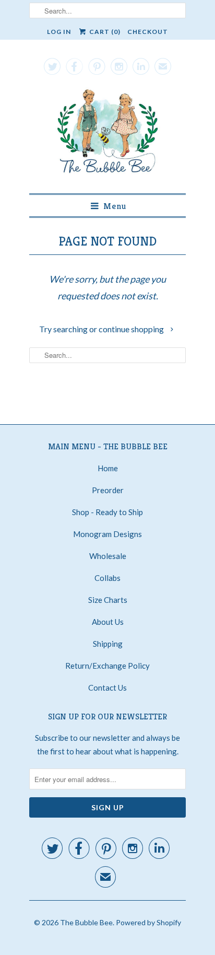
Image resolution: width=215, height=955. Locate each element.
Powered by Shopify (148, 922)
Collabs (107, 578)
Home (108, 468)
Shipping (108, 643)
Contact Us (107, 687)
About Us (108, 621)
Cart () (104, 32)
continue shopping (132, 329)
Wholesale (107, 556)
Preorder (108, 490)
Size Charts (107, 599)
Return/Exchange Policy (107, 665)
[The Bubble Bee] (107, 133)
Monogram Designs (107, 534)
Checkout (147, 32)
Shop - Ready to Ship (107, 512)
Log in (59, 32)
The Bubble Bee (86, 922)
